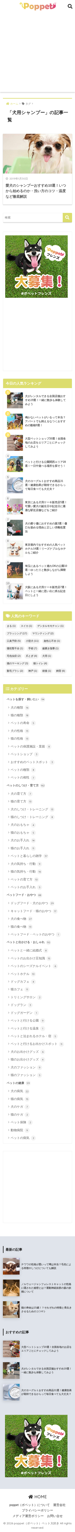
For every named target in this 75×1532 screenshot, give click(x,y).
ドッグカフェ (22, 981)
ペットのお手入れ (25, 887)
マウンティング (43, 633)
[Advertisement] (37, 52)
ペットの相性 (22, 777)
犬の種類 (19, 707)
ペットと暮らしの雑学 (29, 856)
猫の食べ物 (21, 926)
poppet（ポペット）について (29, 1505)
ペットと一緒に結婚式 (29, 950)
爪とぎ (31, 655)
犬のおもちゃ (22, 824)
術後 (46, 670)
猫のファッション (25, 1075)
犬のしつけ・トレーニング (32, 809)
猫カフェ (19, 989)
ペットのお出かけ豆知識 (30, 958)
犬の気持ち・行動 (25, 863)
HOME (40, 1496)
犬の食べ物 (21, 918)
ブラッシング (17, 633)
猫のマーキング (17, 663)
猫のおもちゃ (22, 832)
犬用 (46, 655)
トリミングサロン (25, 997)
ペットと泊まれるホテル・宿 (33, 1036)
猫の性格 (19, 738)
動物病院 (19, 1130)
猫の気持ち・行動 (26, 871)
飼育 (60, 670)
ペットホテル (23, 974)
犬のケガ (19, 1106)
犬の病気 (20, 1091)
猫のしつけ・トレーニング (32, 817)
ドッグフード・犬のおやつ (32, 903)
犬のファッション (25, 1067)
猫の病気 (19, 1099)
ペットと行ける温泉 (27, 1028)
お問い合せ (55, 1516)
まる (11, 625)
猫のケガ (19, 1114)
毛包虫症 (14, 655)
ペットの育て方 (24, 879)
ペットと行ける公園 (27, 1020)
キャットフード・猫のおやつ (33, 911)
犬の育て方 (21, 793)
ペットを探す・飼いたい (25, 699)
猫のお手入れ (22, 848)
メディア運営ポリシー (28, 1516)
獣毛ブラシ (15, 670)
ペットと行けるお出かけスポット (36, 1043)
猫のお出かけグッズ (27, 1059)
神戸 (32, 670)
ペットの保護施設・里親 (30, 746)
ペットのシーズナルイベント (33, 966)
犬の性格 (19, 730)
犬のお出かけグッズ (27, 1051)
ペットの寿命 (22, 723)
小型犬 (32, 640)
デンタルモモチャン (50, 625)
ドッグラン (21, 1005)
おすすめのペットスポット (32, 762)
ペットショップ (24, 754)
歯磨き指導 (50, 648)
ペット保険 (21, 1122)
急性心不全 (52, 640)
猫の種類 (19, 715)
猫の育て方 (21, 801)
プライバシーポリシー (37, 1510)
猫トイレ (40, 663)
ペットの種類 (22, 769)
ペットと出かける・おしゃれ (28, 942)
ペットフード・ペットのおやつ (35, 934)
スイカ (26, 625)
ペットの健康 (18, 1083)
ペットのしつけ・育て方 (26, 785)
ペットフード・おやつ (24, 894)
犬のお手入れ (23, 840)
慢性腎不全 (15, 648)
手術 (32, 648)
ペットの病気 (22, 1138)
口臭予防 (14, 640)
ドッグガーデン (24, 1012)
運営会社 (59, 1505)
